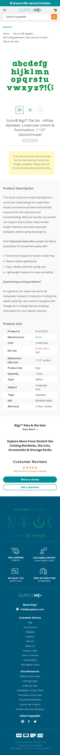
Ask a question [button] (30, 487)
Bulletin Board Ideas (30, 676)
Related (7, 27)
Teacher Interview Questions (30, 709)
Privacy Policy (40, 742)
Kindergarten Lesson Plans (30, 690)
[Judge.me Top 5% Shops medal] (30, 522)
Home (6, 33)
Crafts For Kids (30, 685)
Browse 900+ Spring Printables (32, 3)
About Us (30, 645)
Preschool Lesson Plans (30, 695)
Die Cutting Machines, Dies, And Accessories (25, 37)
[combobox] (27, 17)
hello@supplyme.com (32, 609)
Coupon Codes (30, 650)
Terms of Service (30, 655)
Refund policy (30, 660)
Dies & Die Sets (11, 41)
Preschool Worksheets (30, 699)
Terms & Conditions (23, 742)
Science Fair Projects (30, 704)
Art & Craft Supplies (23, 33)
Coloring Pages (30, 681)
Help (30, 622)
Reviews (30, 636)
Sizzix (38, 337)
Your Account (30, 627)
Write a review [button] (30, 479)
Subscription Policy (30, 664)
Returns (30, 641)
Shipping (30, 631)
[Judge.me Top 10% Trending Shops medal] (45, 522)
